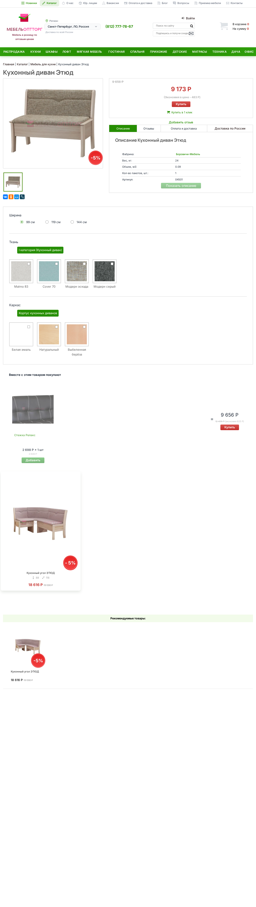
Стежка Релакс (24, 435)
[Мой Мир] (16, 196)
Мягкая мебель (89, 51)
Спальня (137, 51)
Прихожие (158, 51)
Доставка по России (230, 128)
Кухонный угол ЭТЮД (41, 572)
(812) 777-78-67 (119, 26)
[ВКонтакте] (5, 196)
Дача (235, 51)
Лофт (66, 51)
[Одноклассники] (11, 196)
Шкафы (52, 51)
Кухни (35, 51)
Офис (249, 51)
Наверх (246, 895)
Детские (180, 51)
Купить (181, 104)
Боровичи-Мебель (188, 154)
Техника (219, 51)
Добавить (33, 460)
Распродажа (14, 51)
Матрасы (199, 51)
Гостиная (116, 51)
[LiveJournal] (22, 196)
